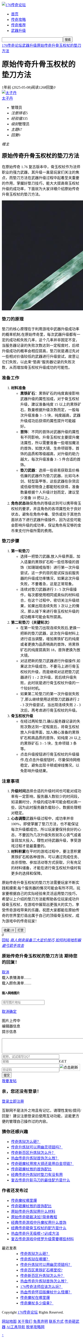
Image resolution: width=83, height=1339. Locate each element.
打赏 (21, 930)
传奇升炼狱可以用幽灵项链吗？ (37, 1147)
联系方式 (56, 1321)
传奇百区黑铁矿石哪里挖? (41, 1270)
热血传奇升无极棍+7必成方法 (35, 1233)
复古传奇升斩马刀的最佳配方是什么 (40, 1180)
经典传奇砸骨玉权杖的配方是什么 (38, 1228)
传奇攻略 (18, 20)
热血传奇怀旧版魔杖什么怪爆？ (46, 1292)
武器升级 (18, 31)
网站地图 (9, 1321)
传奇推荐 (18, 25)
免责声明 (40, 1321)
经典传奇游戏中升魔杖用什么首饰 (38, 1222)
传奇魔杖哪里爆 (24, 1200)
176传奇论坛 (12, 45)
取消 (5, 972)
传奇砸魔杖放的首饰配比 (31, 1169)
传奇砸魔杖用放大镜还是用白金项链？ (42, 1164)
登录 (5, 1101)
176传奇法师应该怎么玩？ (41, 1287)
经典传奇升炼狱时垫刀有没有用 (37, 1175)
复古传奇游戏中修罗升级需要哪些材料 (42, 1239)
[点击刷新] (69, 1067)
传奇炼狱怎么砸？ (26, 1142)
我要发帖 (9, 1081)
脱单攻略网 (35, 1327)
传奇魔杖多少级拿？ (36, 1303)
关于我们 (25, 1321)
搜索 (68, 39)
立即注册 (16, 1101)
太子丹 (7, 98)
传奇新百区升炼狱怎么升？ (33, 1153)
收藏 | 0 (9, 930)
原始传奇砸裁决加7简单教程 (34, 1217)
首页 (14, 14)
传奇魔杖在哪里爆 (35, 1298)
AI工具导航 (15, 1327)
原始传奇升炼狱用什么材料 (33, 1211)
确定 (13, 1012)
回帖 (5, 940)
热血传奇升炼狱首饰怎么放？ (35, 1158)
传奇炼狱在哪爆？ (35, 1259)
